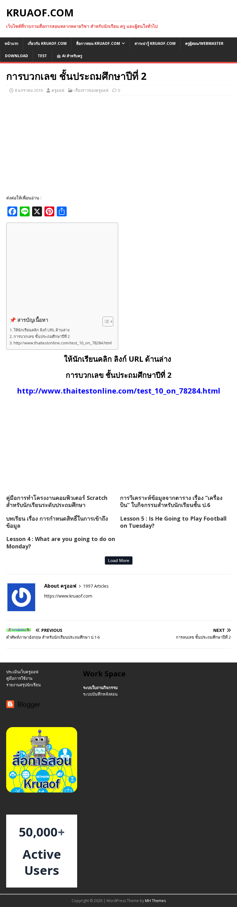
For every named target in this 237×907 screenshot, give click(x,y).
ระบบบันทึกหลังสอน (100, 694)
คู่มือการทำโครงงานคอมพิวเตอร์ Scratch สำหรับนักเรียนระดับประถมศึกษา (56, 501)
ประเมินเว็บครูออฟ (22, 672)
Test (42, 55)
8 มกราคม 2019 (29, 90)
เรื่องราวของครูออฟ (91, 90)
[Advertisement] (118, 145)
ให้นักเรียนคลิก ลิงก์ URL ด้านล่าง (42, 330)
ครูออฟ (58, 90)
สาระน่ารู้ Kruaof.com (155, 43)
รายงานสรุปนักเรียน (23, 685)
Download (16, 55)
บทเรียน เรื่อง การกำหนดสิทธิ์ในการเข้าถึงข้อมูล (57, 522)
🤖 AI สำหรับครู (69, 55)
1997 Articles (96, 586)
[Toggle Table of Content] (105, 321)
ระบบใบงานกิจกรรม (100, 687)
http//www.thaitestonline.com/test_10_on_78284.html (63, 343)
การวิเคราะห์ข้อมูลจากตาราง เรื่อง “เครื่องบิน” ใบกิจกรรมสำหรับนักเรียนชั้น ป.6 (171, 501)
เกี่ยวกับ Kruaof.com (47, 43)
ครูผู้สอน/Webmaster (204, 43)
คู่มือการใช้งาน (19, 678)
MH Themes (155, 900)
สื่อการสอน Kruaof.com (98, 43)
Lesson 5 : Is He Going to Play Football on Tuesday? (173, 522)
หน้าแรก (11, 43)
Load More (118, 560)
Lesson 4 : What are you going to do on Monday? (60, 542)
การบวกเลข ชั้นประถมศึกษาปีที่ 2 (42, 336)
